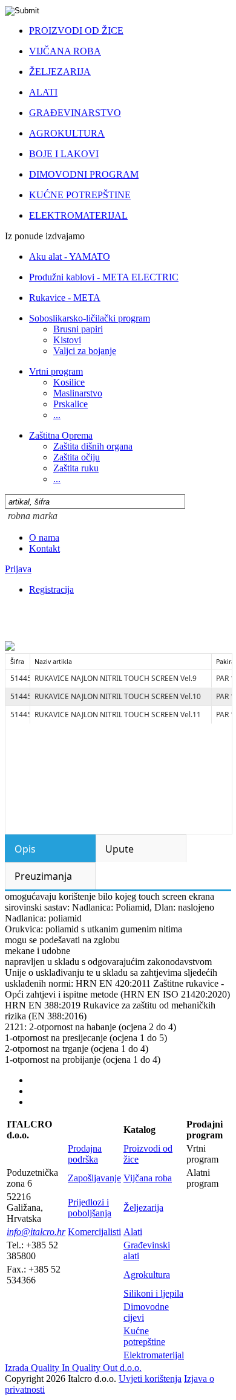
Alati (132, 1232)
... (57, 415)
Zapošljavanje (94, 1178)
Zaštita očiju (76, 457)
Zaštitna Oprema (61, 435)
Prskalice (70, 404)
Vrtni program (56, 371)
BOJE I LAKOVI (64, 154)
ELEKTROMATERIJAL (78, 215)
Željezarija (143, 1207)
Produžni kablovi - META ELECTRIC (104, 277)
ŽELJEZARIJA (60, 71)
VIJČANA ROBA (65, 51)
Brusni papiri (78, 329)
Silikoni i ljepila (153, 1293)
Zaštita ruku (76, 468)
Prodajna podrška (85, 1153)
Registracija (51, 589)
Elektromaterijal (153, 1355)
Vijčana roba (147, 1178)
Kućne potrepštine (144, 1336)
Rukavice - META (64, 297)
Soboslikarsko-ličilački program (89, 318)
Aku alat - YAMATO (69, 256)
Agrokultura (146, 1274)
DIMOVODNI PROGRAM (84, 174)
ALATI (43, 92)
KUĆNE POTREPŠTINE (80, 195)
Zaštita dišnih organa (93, 446)
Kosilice (69, 382)
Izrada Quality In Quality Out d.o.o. (73, 1368)
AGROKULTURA (67, 133)
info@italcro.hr (36, 1232)
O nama (44, 537)
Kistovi (67, 340)
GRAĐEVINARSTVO (75, 113)
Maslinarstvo (77, 393)
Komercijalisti (94, 1232)
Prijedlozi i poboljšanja (89, 1207)
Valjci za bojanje (84, 351)
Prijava (18, 569)
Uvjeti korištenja (150, 1378)
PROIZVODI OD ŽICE (76, 30)
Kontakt (44, 548)
